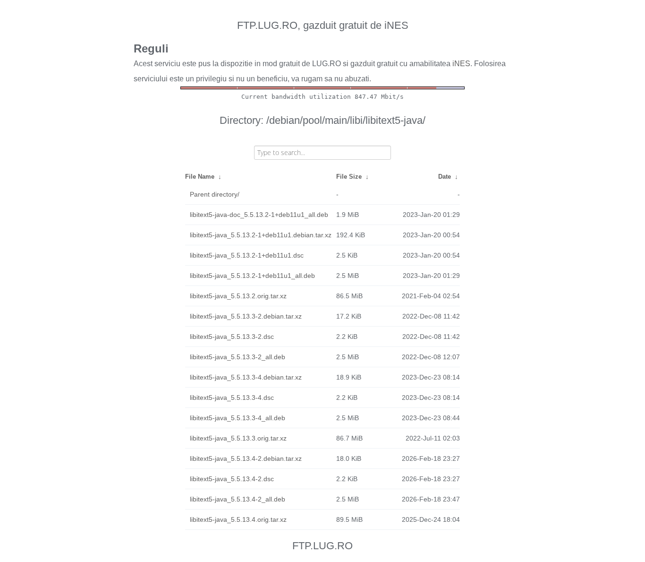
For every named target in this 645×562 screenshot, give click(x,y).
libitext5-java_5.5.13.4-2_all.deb (237, 499)
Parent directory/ (214, 194)
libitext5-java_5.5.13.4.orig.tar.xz (238, 519)
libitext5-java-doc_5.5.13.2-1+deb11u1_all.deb (259, 214)
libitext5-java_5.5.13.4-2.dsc (232, 479)
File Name (199, 176)
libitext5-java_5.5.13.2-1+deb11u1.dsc (247, 255)
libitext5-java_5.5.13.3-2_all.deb (237, 357)
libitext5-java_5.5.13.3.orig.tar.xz (238, 438)
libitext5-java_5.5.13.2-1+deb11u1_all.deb (252, 275)
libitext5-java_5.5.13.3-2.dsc (232, 336)
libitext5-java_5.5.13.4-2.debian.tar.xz (246, 458)
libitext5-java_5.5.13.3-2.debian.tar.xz (246, 316)
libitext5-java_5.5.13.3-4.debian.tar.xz (246, 377)
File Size (349, 176)
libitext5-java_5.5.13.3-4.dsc (232, 397)
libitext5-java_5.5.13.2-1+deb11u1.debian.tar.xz (260, 235)
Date (444, 176)
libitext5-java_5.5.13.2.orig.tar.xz (238, 296)
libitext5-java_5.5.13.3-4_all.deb (237, 418)
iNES (461, 64)
